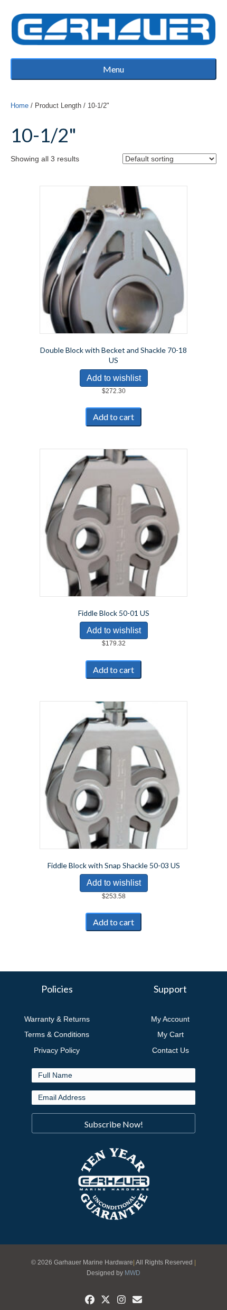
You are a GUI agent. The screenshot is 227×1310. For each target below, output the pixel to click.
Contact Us (170, 1050)
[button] (113, 1123)
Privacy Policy (57, 1050)
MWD (132, 1273)
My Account (170, 1019)
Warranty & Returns (57, 1019)
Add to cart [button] (113, 417)
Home (20, 106)
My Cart (170, 1034)
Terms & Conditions (56, 1034)
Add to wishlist (114, 378)
